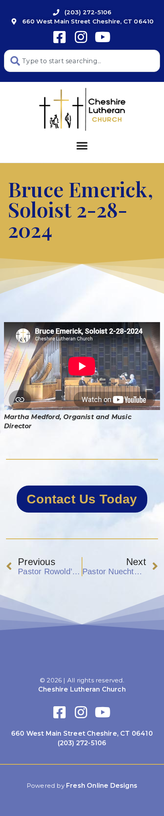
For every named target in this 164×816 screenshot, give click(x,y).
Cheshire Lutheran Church (82, 689)
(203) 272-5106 (82, 743)
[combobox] (82, 61)
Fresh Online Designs (101, 785)
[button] (82, 146)
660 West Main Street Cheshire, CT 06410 (82, 733)
